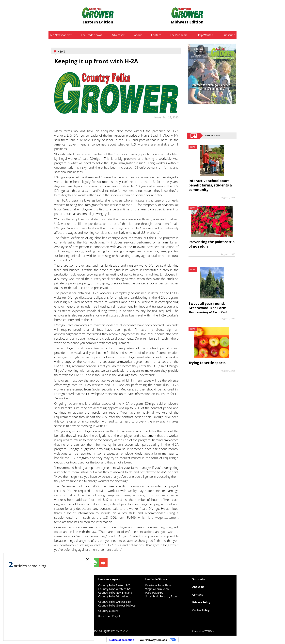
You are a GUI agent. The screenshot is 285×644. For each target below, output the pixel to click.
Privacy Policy (201, 602)
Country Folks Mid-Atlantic (114, 596)
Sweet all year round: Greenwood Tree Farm (207, 305)
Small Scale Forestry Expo (161, 596)
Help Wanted (205, 35)
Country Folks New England (115, 592)
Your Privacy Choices (153, 640)
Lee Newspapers (60, 35)
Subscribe (229, 35)
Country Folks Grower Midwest (117, 605)
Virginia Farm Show (157, 589)
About (138, 35)
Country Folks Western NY (114, 589)
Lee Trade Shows (91, 35)
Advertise (117, 35)
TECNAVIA (209, 631)
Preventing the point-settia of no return (212, 244)
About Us (198, 587)
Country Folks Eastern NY (114, 585)
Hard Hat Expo (154, 592)
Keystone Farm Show (158, 585)
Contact (156, 35)
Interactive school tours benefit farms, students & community (210, 185)
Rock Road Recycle (109, 616)
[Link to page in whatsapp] (94, 562)
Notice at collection (121, 640)
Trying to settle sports (207, 362)
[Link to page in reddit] (103, 562)
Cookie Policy (201, 610)
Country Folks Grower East (114, 602)
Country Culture (108, 611)
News (61, 51)
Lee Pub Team (179, 35)
